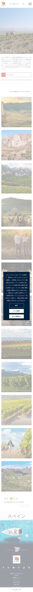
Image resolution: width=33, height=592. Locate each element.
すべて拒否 (16, 311)
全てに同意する (16, 316)
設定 (16, 305)
